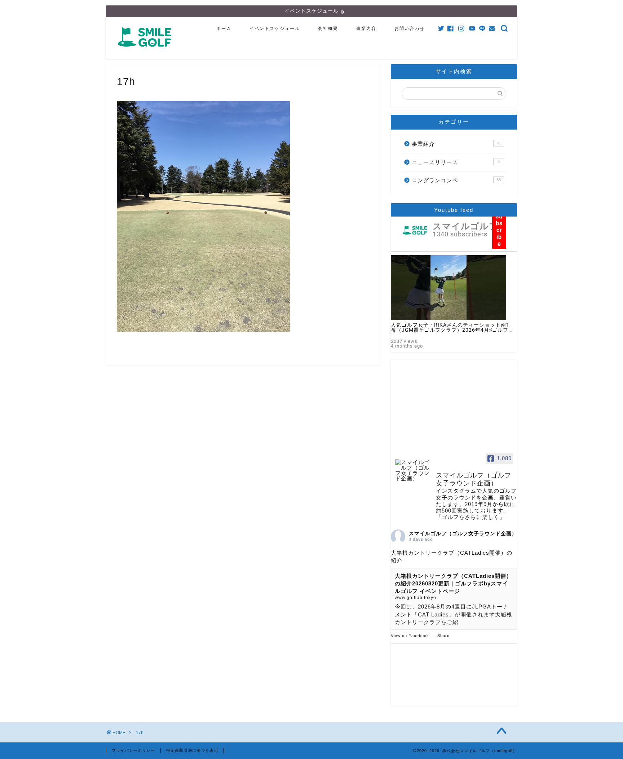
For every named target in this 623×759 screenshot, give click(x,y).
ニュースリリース (456, 162)
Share (443, 635)
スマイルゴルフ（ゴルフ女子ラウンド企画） (463, 533)
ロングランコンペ (456, 180)
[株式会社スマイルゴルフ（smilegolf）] (146, 50)
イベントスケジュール (274, 28)
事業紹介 (456, 144)
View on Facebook (410, 635)
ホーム (223, 28)
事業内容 (366, 28)
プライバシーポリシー (133, 750)
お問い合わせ (409, 28)
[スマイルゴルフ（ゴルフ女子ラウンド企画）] (412, 470)
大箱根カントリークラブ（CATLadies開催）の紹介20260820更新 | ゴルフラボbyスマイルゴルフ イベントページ (453, 583)
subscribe (499, 230)
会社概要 (328, 28)
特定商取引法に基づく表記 (192, 750)
